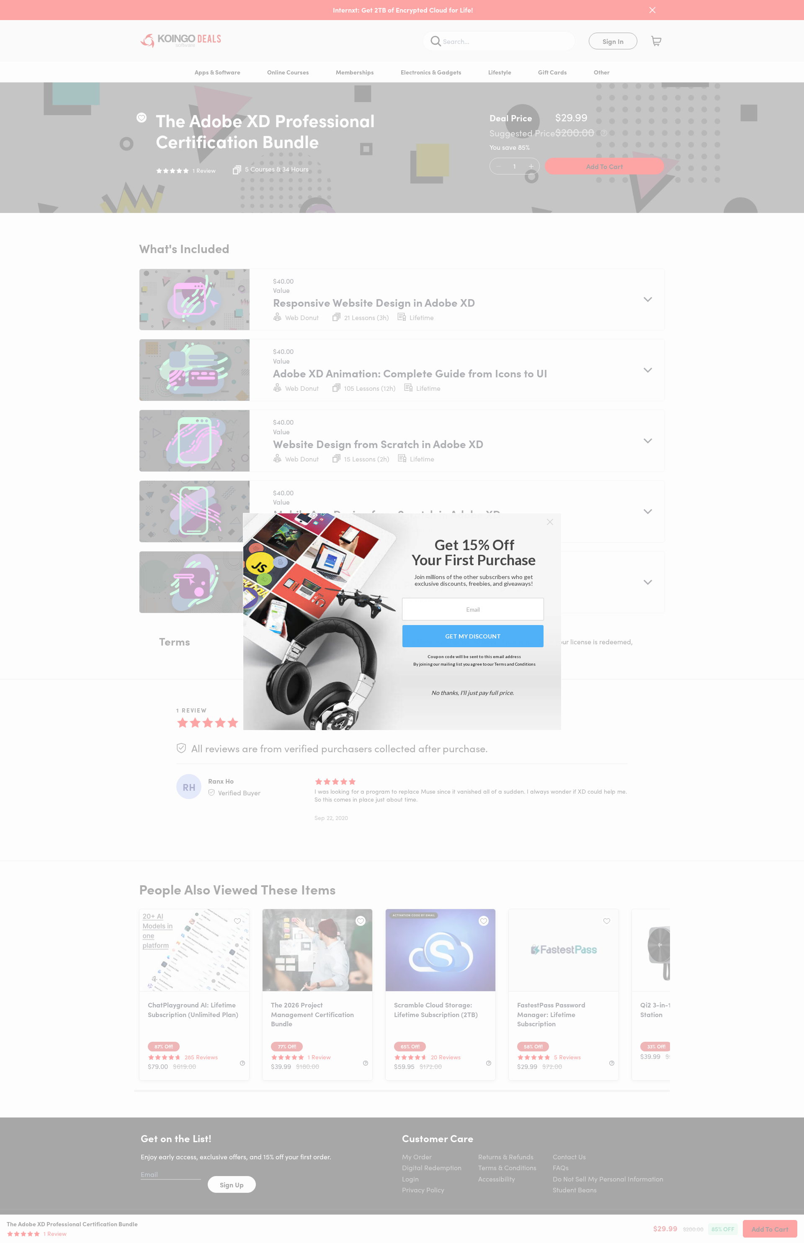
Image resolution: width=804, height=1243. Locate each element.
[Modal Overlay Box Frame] (402, 621)
